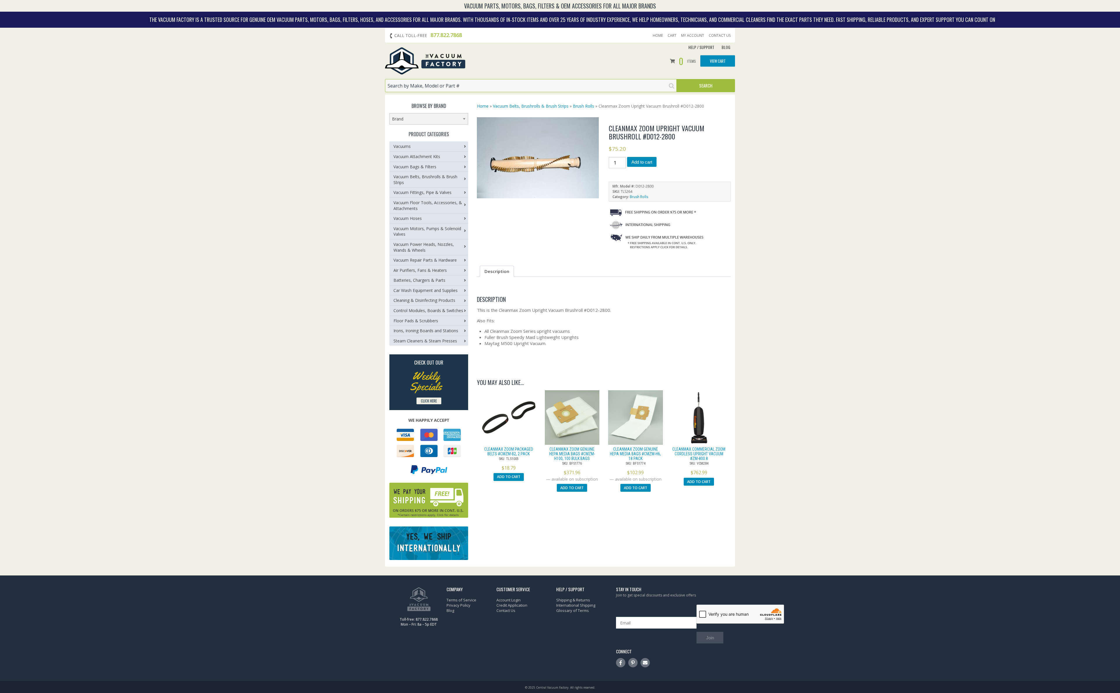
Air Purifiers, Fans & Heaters (420, 270)
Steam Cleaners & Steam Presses (425, 341)
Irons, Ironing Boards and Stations (425, 330)
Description (496, 271)
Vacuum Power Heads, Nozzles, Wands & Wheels (423, 247)
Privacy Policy (458, 605)
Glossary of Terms (572, 610)
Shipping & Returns (573, 600)
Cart (672, 35)
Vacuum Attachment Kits (416, 156)
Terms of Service (461, 600)
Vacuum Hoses (407, 218)
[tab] (497, 271)
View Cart (718, 61)
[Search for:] (531, 85)
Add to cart (641, 162)
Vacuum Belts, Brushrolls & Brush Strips (530, 106)
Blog (726, 47)
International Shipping (575, 605)
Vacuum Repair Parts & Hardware (425, 260)
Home (658, 35)
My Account (692, 35)
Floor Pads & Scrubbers (415, 320)
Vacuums (402, 146)
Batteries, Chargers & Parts (419, 280)
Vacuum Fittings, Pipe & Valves (422, 192)
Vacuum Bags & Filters (414, 166)
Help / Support (701, 47)
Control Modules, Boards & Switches (428, 310)
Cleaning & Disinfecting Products (424, 300)
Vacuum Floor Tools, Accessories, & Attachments (427, 205)
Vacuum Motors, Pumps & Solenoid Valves (427, 231)
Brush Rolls (583, 106)
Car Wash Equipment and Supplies (425, 290)
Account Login (508, 600)
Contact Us (720, 35)
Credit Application (511, 605)
